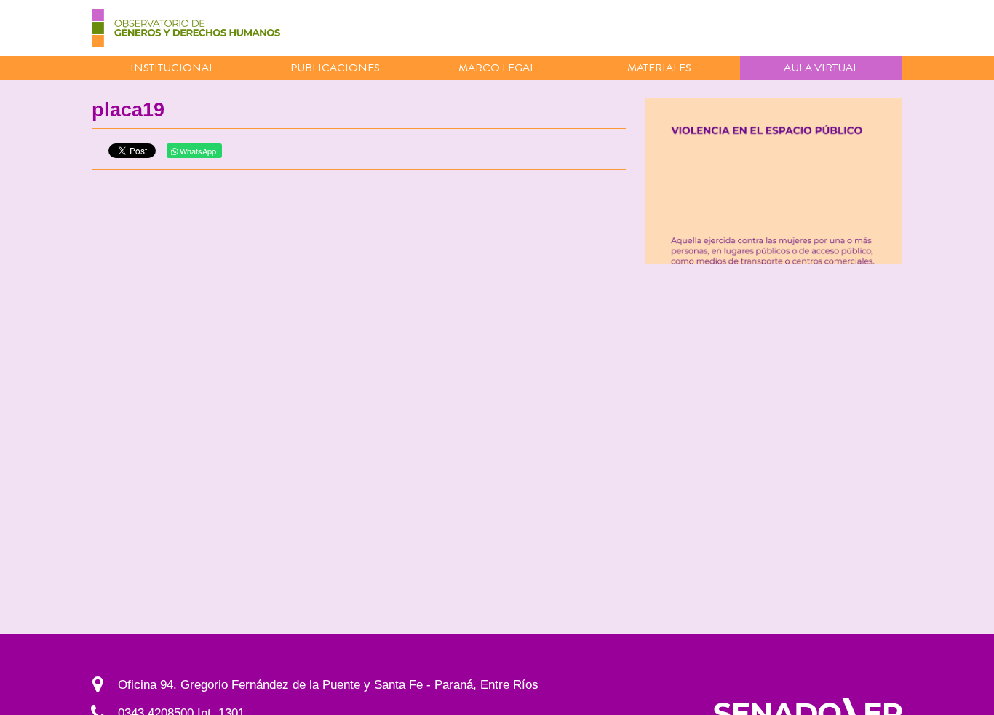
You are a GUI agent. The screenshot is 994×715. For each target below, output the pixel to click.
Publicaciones (335, 68)
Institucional (172, 68)
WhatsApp (197, 151)
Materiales (659, 68)
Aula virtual (821, 68)
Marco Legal (497, 68)
